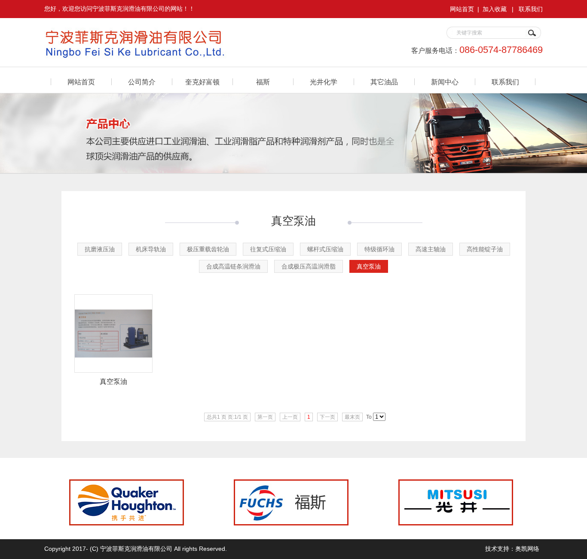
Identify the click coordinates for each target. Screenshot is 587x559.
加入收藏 (495, 9)
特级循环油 (379, 249)
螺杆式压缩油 (325, 249)
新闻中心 (445, 82)
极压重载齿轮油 (208, 249)
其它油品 (384, 82)
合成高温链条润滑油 (233, 266)
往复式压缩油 (268, 249)
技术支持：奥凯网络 (512, 548)
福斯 (263, 82)
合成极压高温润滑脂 (308, 266)
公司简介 (142, 82)
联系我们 (531, 9)
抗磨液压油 (100, 249)
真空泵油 (369, 266)
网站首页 (462, 9)
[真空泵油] (113, 370)
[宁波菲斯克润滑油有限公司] (158, 55)
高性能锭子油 (485, 249)
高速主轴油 (431, 249)
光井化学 (323, 82)
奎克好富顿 (202, 82)
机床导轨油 (151, 249)
